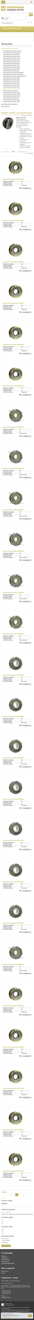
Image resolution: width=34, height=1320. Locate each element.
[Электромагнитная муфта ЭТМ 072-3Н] (16, 911)
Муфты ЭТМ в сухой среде (10, 90)
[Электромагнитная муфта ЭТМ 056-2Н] (16, 1035)
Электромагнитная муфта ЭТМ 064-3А (13, 964)
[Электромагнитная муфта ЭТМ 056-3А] (16, 1159)
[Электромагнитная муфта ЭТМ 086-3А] (16, 333)
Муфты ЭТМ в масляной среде (11, 88)
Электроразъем (15, 8)
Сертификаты (4, 1257)
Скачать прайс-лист (28, 115)
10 (3, 1197)
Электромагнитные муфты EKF (11, 59)
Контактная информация (7, 1263)
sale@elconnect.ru (6, 1297)
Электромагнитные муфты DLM (11, 79)
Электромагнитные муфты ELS (11, 87)
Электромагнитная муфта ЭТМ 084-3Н (13, 427)
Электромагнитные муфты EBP (11, 81)
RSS (4, 1273)
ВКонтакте (6, 1271)
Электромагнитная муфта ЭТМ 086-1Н (13, 261)
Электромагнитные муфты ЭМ (11, 92)
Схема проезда (5, 1261)
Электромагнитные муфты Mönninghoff (13, 72)
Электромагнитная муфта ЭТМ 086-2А (13, 385)
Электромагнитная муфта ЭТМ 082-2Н (13, 716)
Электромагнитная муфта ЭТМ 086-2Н (13, 220)
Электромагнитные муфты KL (11, 97)
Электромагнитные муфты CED (11, 101)
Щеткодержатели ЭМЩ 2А (9, 104)
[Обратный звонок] (32, 22)
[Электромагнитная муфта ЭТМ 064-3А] (16, 953)
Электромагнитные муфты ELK (11, 85)
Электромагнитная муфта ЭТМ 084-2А (13, 633)
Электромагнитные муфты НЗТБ (11, 52)
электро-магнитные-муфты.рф (22, 1311)
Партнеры (3, 1256)
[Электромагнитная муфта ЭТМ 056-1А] (16, 1118)
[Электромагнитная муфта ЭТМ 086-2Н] (16, 209)
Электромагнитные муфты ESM (11, 96)
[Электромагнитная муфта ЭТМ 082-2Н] (16, 705)
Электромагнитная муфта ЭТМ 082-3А (13, 840)
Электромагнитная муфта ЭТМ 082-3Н (13, 675)
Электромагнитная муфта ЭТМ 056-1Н (13, 1088)
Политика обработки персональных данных (11, 1312)
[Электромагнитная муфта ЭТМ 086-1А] (16, 291)
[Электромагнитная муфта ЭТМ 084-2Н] (16, 457)
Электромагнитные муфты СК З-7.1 (12, 50)
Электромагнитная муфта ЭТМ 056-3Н (13, 1005)
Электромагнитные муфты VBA (11, 99)
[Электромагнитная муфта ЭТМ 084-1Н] (16, 498)
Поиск (31, 14)
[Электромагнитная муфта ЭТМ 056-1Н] (16, 1077)
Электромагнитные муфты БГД (11, 54)
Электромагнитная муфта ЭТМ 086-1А (13, 303)
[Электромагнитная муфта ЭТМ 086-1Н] (16, 250)
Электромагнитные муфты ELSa (11, 58)
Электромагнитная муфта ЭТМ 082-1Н (13, 757)
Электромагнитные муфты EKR (11, 63)
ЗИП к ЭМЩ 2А (5, 106)
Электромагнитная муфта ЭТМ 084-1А (13, 551)
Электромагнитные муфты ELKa (11, 56)
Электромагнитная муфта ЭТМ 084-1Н (13, 509)
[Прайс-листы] (29, 22)
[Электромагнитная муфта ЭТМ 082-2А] (16, 870)
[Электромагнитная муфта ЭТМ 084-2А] (16, 622)
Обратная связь (5, 1259)
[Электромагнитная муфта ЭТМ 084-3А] (16, 581)
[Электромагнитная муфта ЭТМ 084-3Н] (16, 415)
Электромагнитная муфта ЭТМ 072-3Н (13, 923)
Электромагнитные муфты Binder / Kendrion (14, 76)
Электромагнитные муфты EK (11, 70)
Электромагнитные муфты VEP (11, 65)
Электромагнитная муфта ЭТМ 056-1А (13, 1129)
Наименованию (22, 151)
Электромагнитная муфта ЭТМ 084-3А (13, 592)
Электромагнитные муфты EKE (11, 61)
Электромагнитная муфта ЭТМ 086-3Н (13, 179)
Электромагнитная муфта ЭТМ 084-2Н (13, 468)
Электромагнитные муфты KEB (11, 78)
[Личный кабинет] (31, 1)
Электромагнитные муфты (9, 48)
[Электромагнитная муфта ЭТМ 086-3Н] (16, 167)
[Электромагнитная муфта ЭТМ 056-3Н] (16, 994)
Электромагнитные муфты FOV (11, 67)
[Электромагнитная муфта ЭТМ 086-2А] (16, 374)
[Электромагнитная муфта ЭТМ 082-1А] (16, 787)
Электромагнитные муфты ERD (11, 69)
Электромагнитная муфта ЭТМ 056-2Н (13, 1047)
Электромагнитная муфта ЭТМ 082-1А (13, 799)
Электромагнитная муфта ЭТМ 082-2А (13, 881)
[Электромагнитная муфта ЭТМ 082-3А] (16, 829)
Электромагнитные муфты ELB (11, 83)
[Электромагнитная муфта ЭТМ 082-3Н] (16, 663)
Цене (13, 151)
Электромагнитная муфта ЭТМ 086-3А (13, 344)
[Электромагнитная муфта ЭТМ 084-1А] (16, 539)
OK (30, 1315)
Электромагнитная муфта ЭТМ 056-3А (13, 1171)
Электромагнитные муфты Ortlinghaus (13, 74)
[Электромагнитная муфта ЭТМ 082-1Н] (16, 746)
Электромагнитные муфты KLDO (11, 94)
